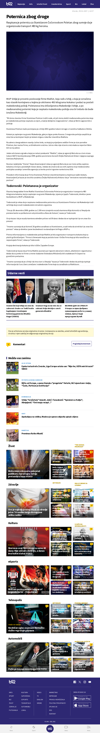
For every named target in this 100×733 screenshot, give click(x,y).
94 (16, 431)
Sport (11, 696)
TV (38, 696)
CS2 (54, 569)
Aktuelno (56, 462)
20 (16, 414)
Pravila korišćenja (57, 700)
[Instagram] (85, 682)
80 (16, 380)
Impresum (53, 696)
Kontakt (52, 714)
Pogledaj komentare (81, 343)
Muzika (77, 544)
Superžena (25, 696)
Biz (10, 700)
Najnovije (21, 4)
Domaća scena (58, 580)
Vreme (39, 703)
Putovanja (13, 710)
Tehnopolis (26, 703)
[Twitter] (80, 682)
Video (39, 692)
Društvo (25, 430)
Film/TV (11, 545)
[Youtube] (90, 682)
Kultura (24, 692)
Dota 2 (77, 582)
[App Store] (82, 705)
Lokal (23, 710)
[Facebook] (75, 682)
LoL (9, 586)
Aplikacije (53, 707)
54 (16, 397)
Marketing (53, 692)
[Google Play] (82, 698)
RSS (50, 710)
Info (10, 692)
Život (11, 703)
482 (16, 363)
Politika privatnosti (57, 703)
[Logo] (9, 4)
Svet (23, 414)
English (40, 700)
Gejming (78, 618)
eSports (24, 700)
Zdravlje (12, 707)
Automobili (25, 707)
